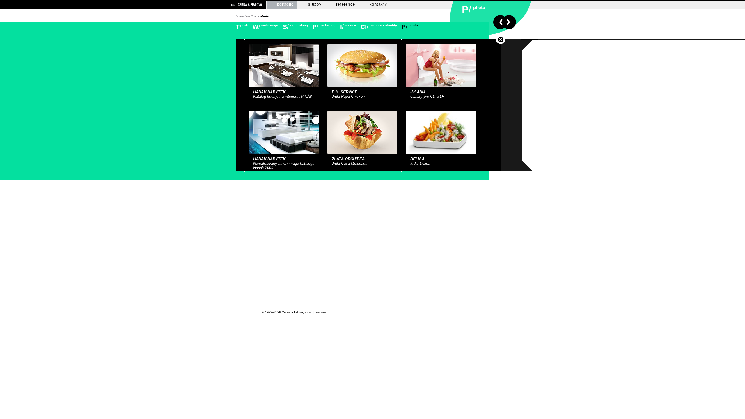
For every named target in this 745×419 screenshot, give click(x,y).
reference (345, 4)
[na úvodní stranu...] (236, 5)
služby (315, 4)
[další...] (510, 22)
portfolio (285, 4)
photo (264, 16)
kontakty (378, 4)
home (240, 16)
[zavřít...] (500, 39)
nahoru (321, 312)
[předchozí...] (499, 22)
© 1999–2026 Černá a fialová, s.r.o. (287, 312)
